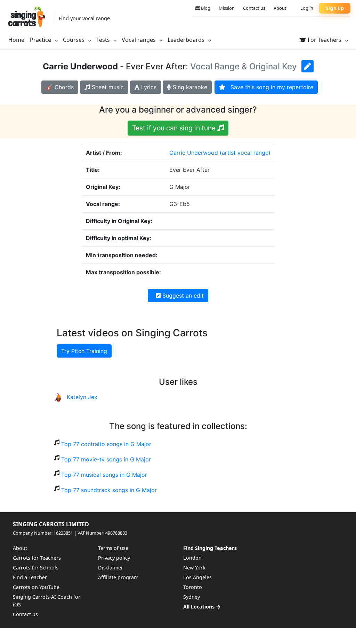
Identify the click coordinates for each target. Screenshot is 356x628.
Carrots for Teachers (37, 557)
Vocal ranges (139, 40)
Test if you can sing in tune (174, 128)
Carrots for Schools (35, 567)
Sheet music (107, 87)
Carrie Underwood (193, 152)
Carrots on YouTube (36, 587)
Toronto (192, 587)
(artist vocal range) (245, 152)
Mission (227, 8)
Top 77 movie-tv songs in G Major (106, 459)
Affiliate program (118, 577)
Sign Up (334, 8)
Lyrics (147, 87)
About (280, 8)
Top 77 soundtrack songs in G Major (109, 490)
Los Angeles (197, 577)
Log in (306, 8)
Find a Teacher (30, 577)
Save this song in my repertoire (269, 87)
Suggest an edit (182, 295)
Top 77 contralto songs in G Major (106, 444)
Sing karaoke (189, 87)
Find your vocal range (84, 18)
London (192, 557)
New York (194, 567)
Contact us (254, 8)
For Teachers (324, 40)
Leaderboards (187, 40)
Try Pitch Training (84, 350)
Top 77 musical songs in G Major (104, 474)
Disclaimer (110, 567)
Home (16, 40)
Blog (205, 8)
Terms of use (113, 548)
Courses (74, 40)
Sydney (191, 596)
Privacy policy (114, 557)
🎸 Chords (60, 87)
